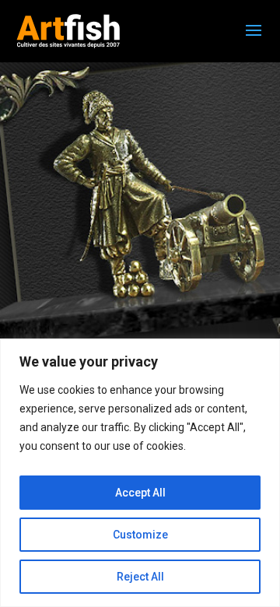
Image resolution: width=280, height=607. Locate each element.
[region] (140, 473)
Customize (140, 534)
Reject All (140, 576)
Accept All (140, 492)
